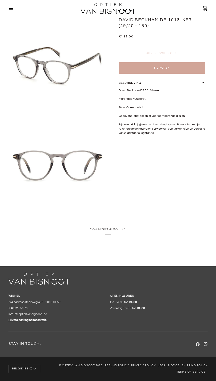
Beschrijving (130, 83)
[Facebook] (198, 344)
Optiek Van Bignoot (78, 365)
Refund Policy (116, 365)
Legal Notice (169, 365)
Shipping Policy (195, 365)
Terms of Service (191, 371)
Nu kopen (162, 67)
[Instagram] (206, 344)
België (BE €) (22, 368)
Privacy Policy (143, 365)
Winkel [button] (14, 296)
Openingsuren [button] (122, 296)
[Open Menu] (14, 8)
